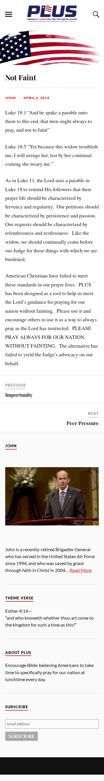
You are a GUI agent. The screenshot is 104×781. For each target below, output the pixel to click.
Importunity (19, 395)
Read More (81, 570)
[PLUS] (52, 20)
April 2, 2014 (36, 98)
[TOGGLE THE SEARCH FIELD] (95, 14)
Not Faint (20, 77)
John (10, 98)
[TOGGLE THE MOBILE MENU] (8, 14)
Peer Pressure (82, 423)
